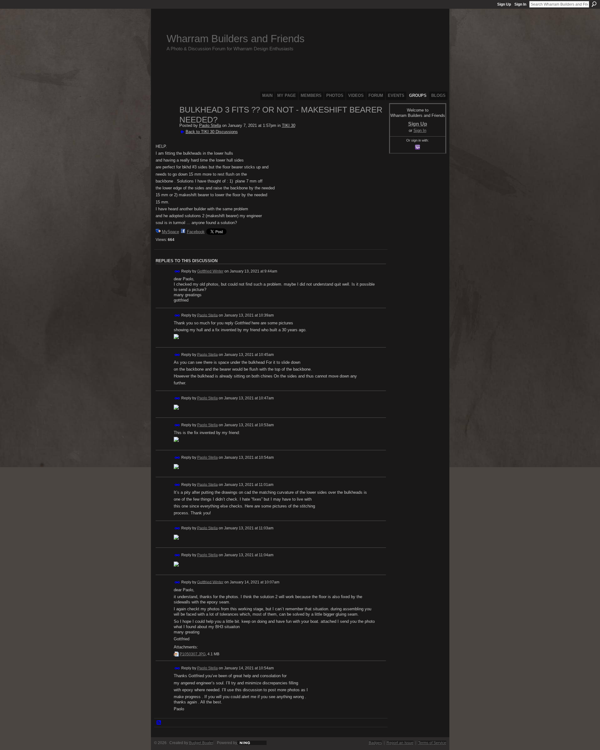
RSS (159, 723)
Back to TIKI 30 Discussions (212, 131)
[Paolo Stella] (166, 123)
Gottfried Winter (210, 271)
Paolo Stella (210, 125)
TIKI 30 (288, 125)
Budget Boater (201, 743)
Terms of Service (432, 743)
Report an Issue (400, 743)
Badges (375, 743)
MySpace (170, 231)
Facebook (196, 231)
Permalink (177, 271)
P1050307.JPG (193, 654)
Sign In (520, 4)
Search (594, 4)
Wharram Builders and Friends (236, 38)
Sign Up (504, 4)
